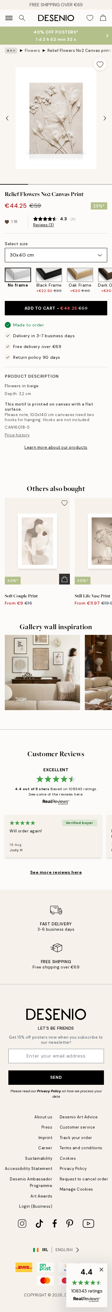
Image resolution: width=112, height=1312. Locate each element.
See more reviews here (56, 872)
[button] (86, 1285)
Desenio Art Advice (79, 1117)
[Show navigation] (9, 18)
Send (56, 1077)
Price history (17, 435)
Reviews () (43, 225)
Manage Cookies (76, 1189)
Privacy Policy (49, 1091)
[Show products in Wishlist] (89, 18)
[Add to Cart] (64, 579)
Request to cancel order (84, 1179)
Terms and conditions (81, 1147)
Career (45, 1147)
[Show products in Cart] (103, 18)
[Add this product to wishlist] (100, 64)
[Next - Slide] (105, 118)
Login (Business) (35, 1206)
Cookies (68, 1158)
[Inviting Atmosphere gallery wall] (42, 672)
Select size (16, 243)
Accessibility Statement (29, 1168)
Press (47, 1127)
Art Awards (41, 1196)
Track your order (76, 1137)
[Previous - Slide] (7, 118)
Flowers (32, 50)
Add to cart (56, 308)
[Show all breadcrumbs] (11, 51)
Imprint (46, 1137)
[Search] (22, 18)
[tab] (14, 182)
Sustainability (38, 1158)
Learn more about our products (55, 447)
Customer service (77, 1127)
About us (43, 1117)
